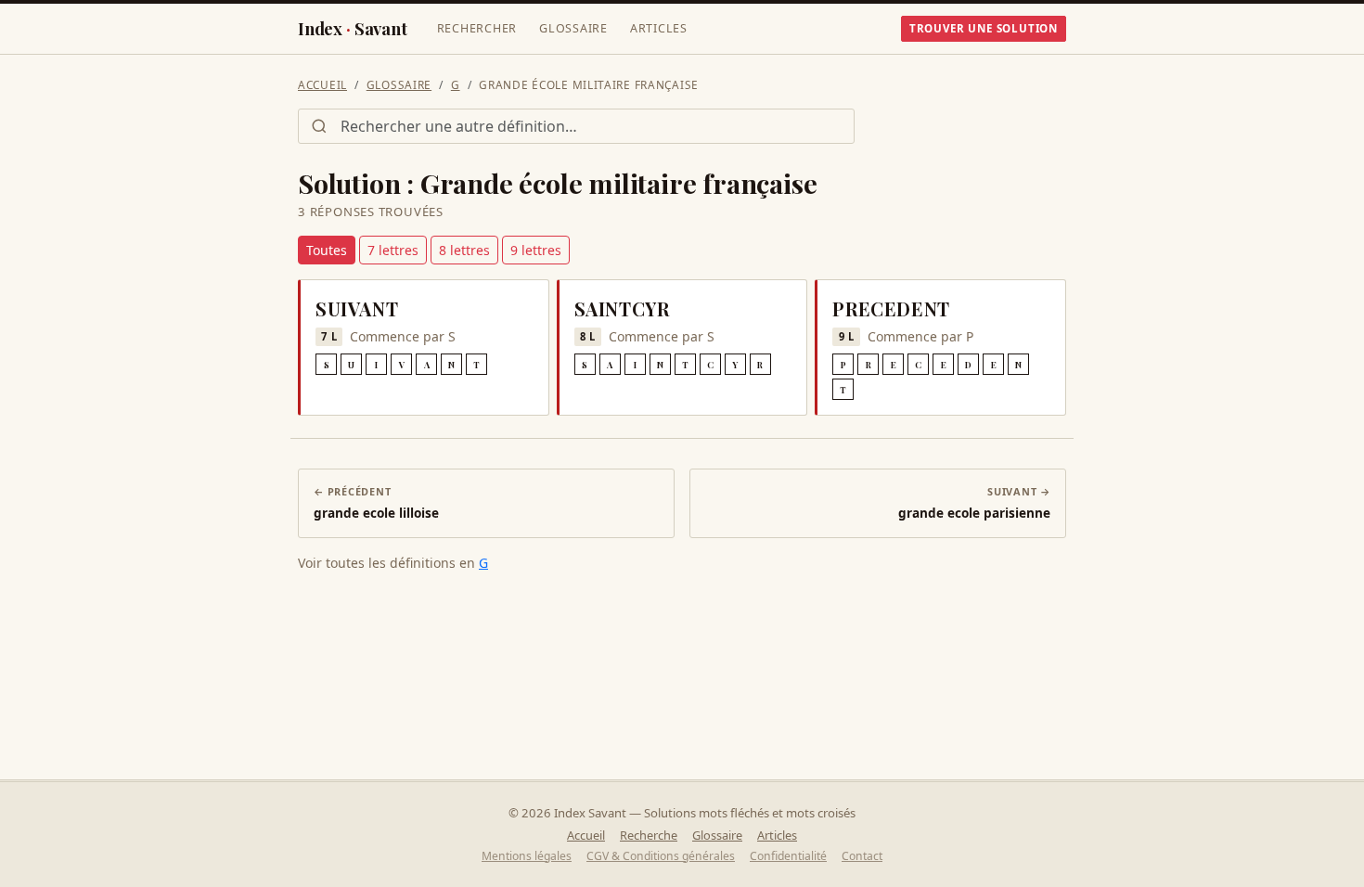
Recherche (648, 835)
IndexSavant (352, 28)
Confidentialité (788, 856)
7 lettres (392, 250)
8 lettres (464, 250)
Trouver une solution (983, 28)
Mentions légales (527, 856)
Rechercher (477, 28)
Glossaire (573, 28)
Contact (862, 856)
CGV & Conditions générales (660, 856)
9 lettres (535, 250)
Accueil (322, 84)
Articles (659, 28)
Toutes (326, 250)
